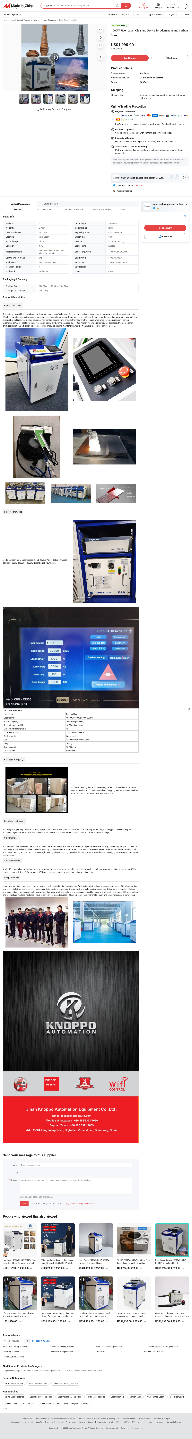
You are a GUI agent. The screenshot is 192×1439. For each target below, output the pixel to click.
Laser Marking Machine (153, 1351)
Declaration (125, 1428)
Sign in (186, 7)
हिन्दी (133, 1422)
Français (59, 1422)
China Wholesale (84, 1418)
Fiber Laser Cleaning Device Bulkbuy (72, 1403)
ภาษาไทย (141, 1422)
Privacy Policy (137, 1428)
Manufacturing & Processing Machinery (25, 20)
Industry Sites (114, 1418)
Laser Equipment (49, 20)
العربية (111, 1422)
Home (5, 20)
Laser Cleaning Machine (68, 20)
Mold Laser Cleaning (14, 1383)
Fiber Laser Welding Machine (61, 1346)
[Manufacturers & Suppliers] (18, 6)
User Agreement (112, 1428)
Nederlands (101, 1422)
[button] (129, 209)
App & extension (155, 14)
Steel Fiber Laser (177, 1396)
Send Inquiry (130, 58)
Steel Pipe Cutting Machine (61, 1351)
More (5, 1408)
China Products (41, 1418)
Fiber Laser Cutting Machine (15, 1346)
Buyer (124, 14)
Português (49, 1422)
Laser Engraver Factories (41, 1396)
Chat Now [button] (172, 58)
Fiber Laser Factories (96, 1396)
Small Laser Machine (38, 1383)
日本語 (126, 1422)
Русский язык (71, 1422)
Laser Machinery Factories (69, 1396)
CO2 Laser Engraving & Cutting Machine (160, 1346)
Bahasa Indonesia (174, 1422)
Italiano (82, 1422)
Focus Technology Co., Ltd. (77, 1428)
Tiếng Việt (160, 1422)
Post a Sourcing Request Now (81, 1203)
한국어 (118, 1422)
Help (139, 14)
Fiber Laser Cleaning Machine (109, 1346)
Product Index (144, 1418)
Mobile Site (157, 1418)
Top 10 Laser (28, 1403)
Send (24, 1203)
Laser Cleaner (11, 1403)
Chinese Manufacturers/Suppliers (62, 1418)
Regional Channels (129, 1418)
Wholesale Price (100, 1418)
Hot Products (27, 1418)
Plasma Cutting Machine (13, 1356)
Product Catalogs (42, 1340)
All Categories (13, 14)
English (30, 1422)
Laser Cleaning (117, 1396)
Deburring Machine (11, 1351)
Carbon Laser (135, 1396)
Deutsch (91, 1422)
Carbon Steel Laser (155, 1396)
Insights (167, 1418)
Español (39, 1422)
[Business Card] (185, 215)
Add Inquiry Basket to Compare (55, 109)
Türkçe (150, 1422)
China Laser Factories (14, 1396)
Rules (187, 14)
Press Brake (101, 1351)
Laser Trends (45, 1403)
